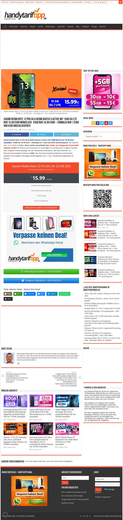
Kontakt (87, 2)
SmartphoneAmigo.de (91, 290)
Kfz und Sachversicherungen (72, 496)
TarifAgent (85, 26)
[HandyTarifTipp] (25, 13)
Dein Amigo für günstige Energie (74, 492)
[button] (120, 2)
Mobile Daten (50, 26)
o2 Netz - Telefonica (28, 130)
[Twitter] (100, 2)
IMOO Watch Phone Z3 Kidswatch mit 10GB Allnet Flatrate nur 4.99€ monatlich (66, 440)
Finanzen (102, 26)
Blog (77, 26)
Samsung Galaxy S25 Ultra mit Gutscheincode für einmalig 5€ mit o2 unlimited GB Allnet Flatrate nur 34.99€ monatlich (41, 442)
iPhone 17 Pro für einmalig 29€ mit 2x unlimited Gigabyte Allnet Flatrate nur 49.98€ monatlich (15, 440)
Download (39, 2)
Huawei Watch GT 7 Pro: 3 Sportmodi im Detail (102, 308)
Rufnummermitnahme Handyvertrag (57, 2)
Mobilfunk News (68, 503)
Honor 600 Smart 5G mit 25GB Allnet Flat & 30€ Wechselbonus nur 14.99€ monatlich (40, 413)
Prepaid (32, 26)
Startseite (5, 26)
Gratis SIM (61, 26)
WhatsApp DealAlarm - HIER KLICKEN (43, 271)
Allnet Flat (24, 26)
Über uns (5, 2)
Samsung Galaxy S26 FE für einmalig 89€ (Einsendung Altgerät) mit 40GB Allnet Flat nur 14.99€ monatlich (15, 413)
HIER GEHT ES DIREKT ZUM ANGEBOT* (41, 208)
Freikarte (70, 26)
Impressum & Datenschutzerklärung (107, 516)
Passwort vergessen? (103, 497)
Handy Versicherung (16, 2)
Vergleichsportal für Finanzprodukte (75, 499)
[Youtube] (103, 2)
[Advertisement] (61, 50)
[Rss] (96, 2)
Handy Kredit (29, 2)
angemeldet (37, 461)
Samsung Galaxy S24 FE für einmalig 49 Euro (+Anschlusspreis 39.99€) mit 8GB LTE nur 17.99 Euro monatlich (17, 377)
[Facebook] (98, 2)
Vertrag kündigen (77, 2)
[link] (41, 239)
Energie (94, 26)
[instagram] (105, 2)
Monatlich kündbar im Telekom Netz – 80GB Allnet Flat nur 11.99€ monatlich (108, 223)
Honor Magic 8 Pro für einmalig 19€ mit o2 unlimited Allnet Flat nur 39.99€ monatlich (65, 413)
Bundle (40, 26)
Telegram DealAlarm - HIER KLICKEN (43, 280)
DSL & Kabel (13, 26)
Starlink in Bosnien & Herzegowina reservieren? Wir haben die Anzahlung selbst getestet (101, 323)
